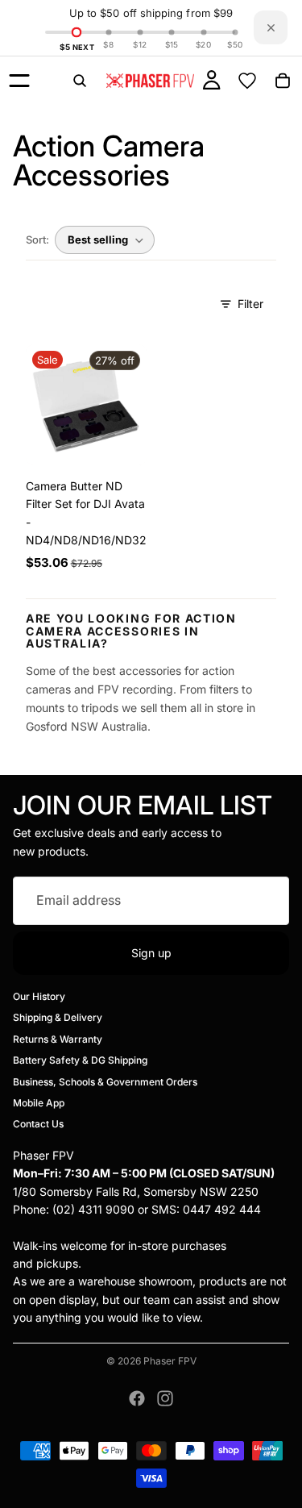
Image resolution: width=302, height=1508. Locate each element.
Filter (250, 303)
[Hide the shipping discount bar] (271, 27)
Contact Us (38, 1124)
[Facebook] (137, 1398)
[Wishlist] (247, 80)
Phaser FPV (170, 1361)
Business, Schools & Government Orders (105, 1081)
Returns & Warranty (57, 1039)
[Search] (79, 80)
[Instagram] (165, 1398)
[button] (105, 240)
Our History (39, 996)
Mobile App (38, 1103)
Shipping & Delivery (57, 1017)
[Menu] (19, 80)
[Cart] (282, 80)
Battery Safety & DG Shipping (80, 1060)
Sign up (151, 952)
